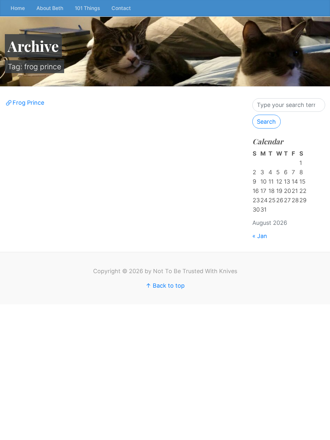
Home (18, 8)
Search (266, 121)
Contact (121, 8)
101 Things (87, 8)
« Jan (259, 236)
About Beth (49, 8)
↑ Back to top (165, 285)
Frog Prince (28, 102)
